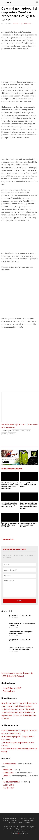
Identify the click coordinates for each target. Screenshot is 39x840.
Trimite (20, 601)
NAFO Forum (8, 788)
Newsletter (11, 823)
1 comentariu (26, 23)
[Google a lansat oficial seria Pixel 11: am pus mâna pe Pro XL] (10, 496)
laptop (28, 430)
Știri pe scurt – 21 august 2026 (20, 615)
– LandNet (5, 775)
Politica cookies (29, 820)
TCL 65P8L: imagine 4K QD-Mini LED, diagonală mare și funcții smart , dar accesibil (9, 485)
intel (22, 430)
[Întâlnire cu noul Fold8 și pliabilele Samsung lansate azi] (10, 517)
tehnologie (12, 434)
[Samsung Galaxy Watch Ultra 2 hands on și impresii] (29, 517)
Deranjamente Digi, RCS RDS (13, 424)
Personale (16, 23)
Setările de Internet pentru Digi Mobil (17, 709)
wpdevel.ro (24, 833)
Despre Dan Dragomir (9, 818)
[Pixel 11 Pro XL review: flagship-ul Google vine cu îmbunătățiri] (4, 648)
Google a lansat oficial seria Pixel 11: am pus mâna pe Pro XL (9, 504)
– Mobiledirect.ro (8, 763)
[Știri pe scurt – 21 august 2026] (4, 616)
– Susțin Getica (7, 785)
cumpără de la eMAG (12, 688)
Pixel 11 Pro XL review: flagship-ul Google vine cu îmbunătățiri (21, 648)
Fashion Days (9, 691)
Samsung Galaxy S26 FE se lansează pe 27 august (22, 624)
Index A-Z (28, 823)
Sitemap (5, 820)
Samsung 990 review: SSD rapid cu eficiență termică (28, 484)
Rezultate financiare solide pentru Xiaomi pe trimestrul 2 (21, 632)
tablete (4, 434)
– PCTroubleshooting (10, 782)
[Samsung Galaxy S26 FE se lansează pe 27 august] (4, 624)
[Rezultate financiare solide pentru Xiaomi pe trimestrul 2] (4, 632)
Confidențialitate (16, 820)
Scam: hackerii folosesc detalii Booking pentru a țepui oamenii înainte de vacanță (28, 505)
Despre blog (23, 818)
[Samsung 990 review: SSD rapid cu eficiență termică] (29, 476)
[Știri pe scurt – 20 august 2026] (4, 640)
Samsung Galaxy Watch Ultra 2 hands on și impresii (28, 525)
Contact (20, 823)
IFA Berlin (16, 430)
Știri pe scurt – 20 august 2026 (20, 640)
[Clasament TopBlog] (19, 797)
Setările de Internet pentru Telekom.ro (18, 712)
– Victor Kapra (7, 772)
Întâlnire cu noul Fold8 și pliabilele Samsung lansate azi (10, 525)
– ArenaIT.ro (6, 769)
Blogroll (31, 818)
